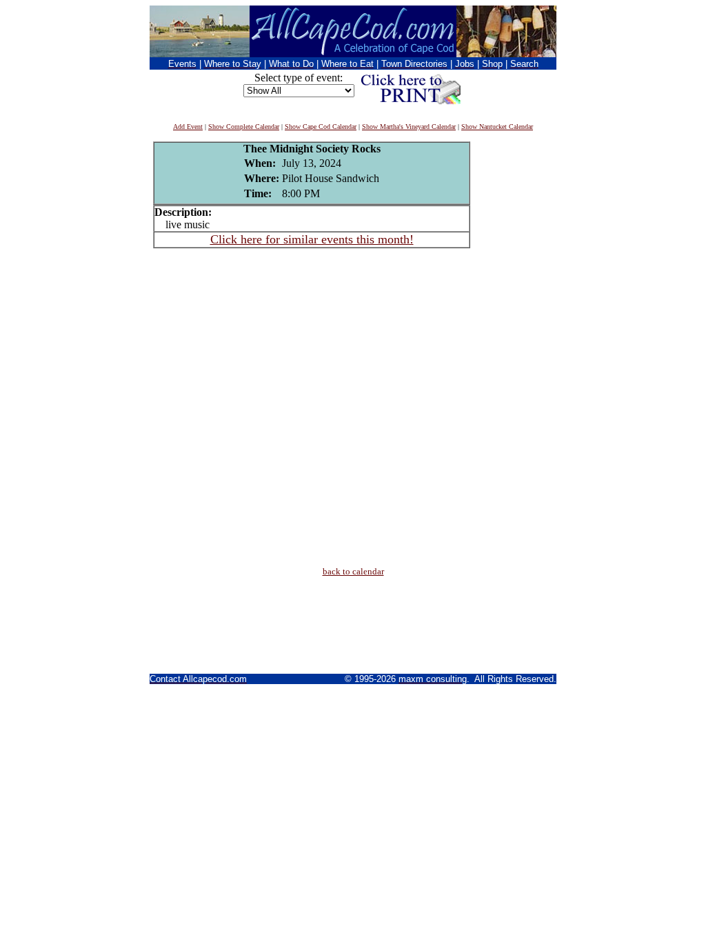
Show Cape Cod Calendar (320, 126)
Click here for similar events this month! (312, 239)
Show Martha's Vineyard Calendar (409, 126)
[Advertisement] (511, 348)
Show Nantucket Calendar (497, 126)
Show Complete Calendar (243, 126)
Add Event (188, 126)
